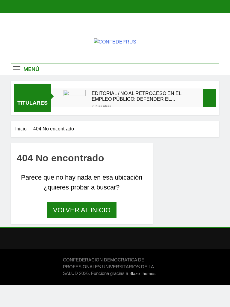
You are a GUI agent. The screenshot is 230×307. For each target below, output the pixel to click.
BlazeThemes (142, 273)
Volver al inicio (82, 210)
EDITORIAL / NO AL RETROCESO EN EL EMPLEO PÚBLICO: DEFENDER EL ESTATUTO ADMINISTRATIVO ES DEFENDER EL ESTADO (136, 96)
